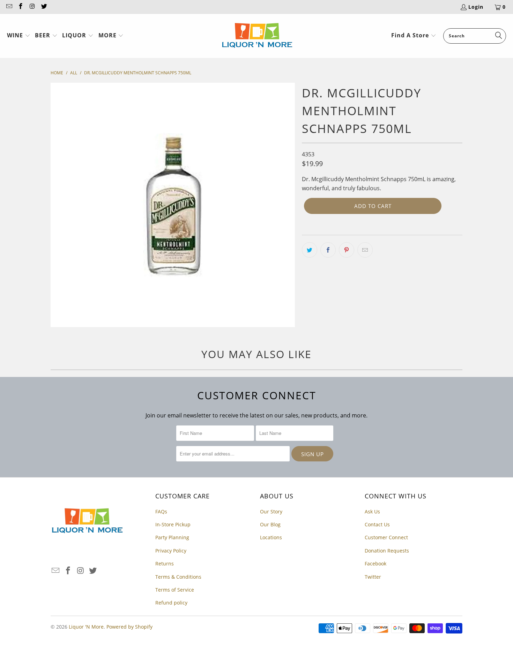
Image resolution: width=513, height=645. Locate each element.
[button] (18, 36)
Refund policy (171, 602)
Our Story (271, 511)
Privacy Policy (170, 550)
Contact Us (377, 524)
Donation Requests (387, 550)
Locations (271, 537)
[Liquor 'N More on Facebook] (20, 6)
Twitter (373, 576)
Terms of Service (174, 589)
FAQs (161, 511)
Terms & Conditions (178, 576)
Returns (164, 563)
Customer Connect (386, 537)
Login (475, 6)
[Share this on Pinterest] (346, 250)
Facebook (375, 563)
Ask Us (372, 511)
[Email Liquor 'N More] (8, 6)
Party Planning (172, 537)
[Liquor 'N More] (257, 35)
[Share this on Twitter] (309, 250)
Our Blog (270, 524)
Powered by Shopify (129, 626)
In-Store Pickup (173, 524)
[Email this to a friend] (365, 250)
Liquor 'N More (86, 626)
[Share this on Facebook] (328, 250)
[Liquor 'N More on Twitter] (43, 6)
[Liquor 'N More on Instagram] (32, 6)
